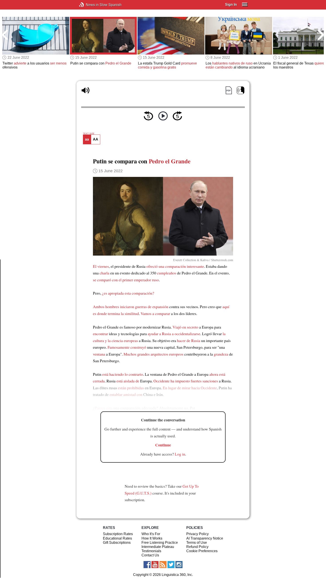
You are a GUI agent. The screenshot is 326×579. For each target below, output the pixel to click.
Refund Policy (197, 547)
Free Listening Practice (159, 542)
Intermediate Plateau (157, 547)
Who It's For (150, 534)
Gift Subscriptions (117, 542)
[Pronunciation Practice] (240, 90)
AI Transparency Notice (204, 538)
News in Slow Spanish (88, 5)
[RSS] (163, 564)
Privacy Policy (197, 534)
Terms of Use (196, 542)
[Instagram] (179, 564)
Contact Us (150, 555)
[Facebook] (147, 564)
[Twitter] (171, 564)
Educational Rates (117, 538)
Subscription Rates (118, 534)
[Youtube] (155, 564)
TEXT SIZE (88, 134)
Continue (163, 445)
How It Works (151, 538)
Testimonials (151, 551)
